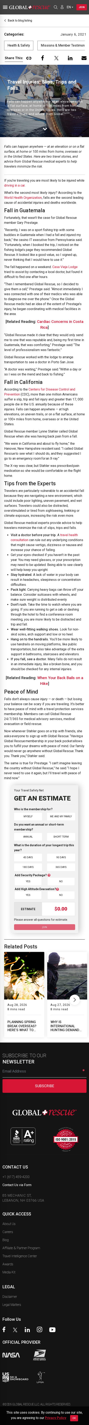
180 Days (28, 867)
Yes (28, 881)
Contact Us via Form (16, 1185)
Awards (7, 1264)
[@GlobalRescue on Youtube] (53, 1330)
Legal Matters (11, 1305)
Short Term (61, 836)
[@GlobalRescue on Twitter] (16, 1330)
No (61, 881)
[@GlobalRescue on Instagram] (40, 1330)
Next (74, 999)
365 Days (60, 867)
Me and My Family (61, 816)
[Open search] (56, 7)
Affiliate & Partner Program (21, 1248)
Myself (28, 816)
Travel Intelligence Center (19, 1256)
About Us (9, 1224)
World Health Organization (23, 198)
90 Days (61, 857)
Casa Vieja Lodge (65, 267)
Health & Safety (18, 45)
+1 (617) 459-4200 (16, 1177)
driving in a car (14, 185)
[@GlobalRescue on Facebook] (4, 1330)
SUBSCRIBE (44, 1086)
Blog (5, 1240)
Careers (7, 1232)
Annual (28, 836)
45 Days (28, 857)
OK (74, 1418)
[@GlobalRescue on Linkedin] (28, 1330)
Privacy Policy (55, 1418)
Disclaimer (9, 1297)
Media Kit (8, 1272)
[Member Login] (62, 7)
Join (82, 7)
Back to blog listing (19, 20)
